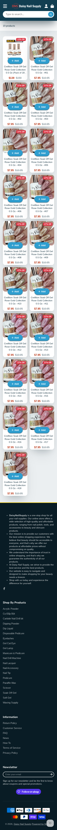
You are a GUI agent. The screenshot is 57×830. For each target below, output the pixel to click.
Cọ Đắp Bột (9, 613)
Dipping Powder (11, 623)
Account (46, 6)
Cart (52, 6)
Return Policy (10, 723)
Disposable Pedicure (13, 633)
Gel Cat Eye (9, 643)
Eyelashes (8, 638)
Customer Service (12, 728)
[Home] (27, 6)
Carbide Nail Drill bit (13, 618)
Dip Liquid (8, 628)
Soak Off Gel (9, 692)
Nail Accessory (11, 668)
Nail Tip (6, 673)
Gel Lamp (8, 648)
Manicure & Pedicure (14, 653)
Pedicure (7, 678)
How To (7, 743)
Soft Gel (7, 697)
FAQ (5, 733)
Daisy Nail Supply (22, 824)
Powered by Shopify (42, 824)
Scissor (7, 687)
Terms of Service (11, 747)
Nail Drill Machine (12, 658)
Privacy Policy (10, 752)
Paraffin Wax (9, 682)
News (6, 738)
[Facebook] (4, 588)
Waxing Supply (10, 702)
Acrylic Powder (11, 608)
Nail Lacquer (9, 663)
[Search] (51, 14)
